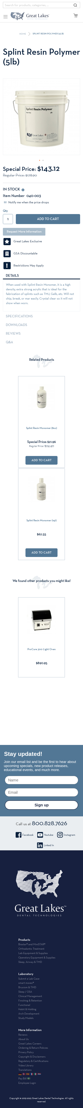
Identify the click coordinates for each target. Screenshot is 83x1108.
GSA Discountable (24, 253)
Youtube (48, 835)
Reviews (13, 333)
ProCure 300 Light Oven (41, 649)
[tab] (41, 275)
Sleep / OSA (25, 991)
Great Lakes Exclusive (26, 241)
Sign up (42, 805)
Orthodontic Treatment (31, 948)
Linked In (49, 845)
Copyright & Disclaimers (32, 1056)
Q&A (9, 342)
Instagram (69, 835)
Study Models (26, 1018)
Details (12, 275)
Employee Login (27, 1083)
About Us (23, 1039)
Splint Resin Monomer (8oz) (41, 428)
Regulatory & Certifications (33, 1061)
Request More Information (24, 231)
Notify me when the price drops (28, 202)
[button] (40, 160)
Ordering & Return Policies (33, 1047)
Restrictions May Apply (27, 265)
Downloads (16, 325)
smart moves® (26, 983)
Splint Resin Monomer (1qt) (41, 520)
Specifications (19, 316)
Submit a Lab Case (28, 978)
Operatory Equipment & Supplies (36, 957)
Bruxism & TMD (27, 987)
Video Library (25, 1065)
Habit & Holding (27, 1009)
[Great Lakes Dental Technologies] (30, 16)
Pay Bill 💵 (24, 1078)
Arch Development (28, 1013)
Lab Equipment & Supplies (33, 953)
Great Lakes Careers (30, 1043)
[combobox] (41, 5)
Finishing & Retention (30, 1000)
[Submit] (75, 5)
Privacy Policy (26, 1052)
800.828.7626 (49, 823)
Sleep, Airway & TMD (30, 962)
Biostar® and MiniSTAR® (31, 944)
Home (23, 34)
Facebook (27, 835)
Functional (24, 1005)
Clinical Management (30, 996)
